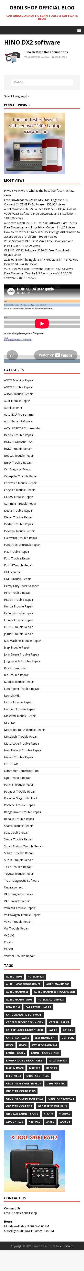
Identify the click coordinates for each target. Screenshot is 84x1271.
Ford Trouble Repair (17, 558)
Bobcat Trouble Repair (19, 455)
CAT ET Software (17, 1037)
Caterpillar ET (59, 1022)
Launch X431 (12, 695)
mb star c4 (13, 1076)
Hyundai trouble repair (18, 613)
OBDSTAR (11, 764)
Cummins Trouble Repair (20, 503)
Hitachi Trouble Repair (18, 600)
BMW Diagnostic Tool (18, 442)
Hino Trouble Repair (17, 593)
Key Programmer (15, 668)
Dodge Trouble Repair (18, 524)
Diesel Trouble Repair (18, 517)
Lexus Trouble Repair (18, 702)
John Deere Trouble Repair (21, 654)
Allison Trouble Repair (18, 394)
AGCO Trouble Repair (18, 387)
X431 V (50, 1121)
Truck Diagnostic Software (21, 880)
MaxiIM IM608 (14, 1068)
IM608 (23, 1045)
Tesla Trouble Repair (17, 867)
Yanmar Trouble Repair (19, 956)
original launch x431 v (22, 1114)
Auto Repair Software (18, 421)
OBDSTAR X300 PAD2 (61, 1098)
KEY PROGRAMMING (44, 1045)
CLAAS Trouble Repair (18, 497)
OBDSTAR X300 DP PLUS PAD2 (24, 1098)
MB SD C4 (51, 1068)
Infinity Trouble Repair (18, 620)
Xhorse (8, 942)
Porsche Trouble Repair (19, 805)
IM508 (9, 1045)
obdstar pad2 (55, 1083)
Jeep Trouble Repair (17, 647)
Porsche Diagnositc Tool (20, 798)
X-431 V (48, 1114)
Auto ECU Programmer (19, 414)
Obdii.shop (61, 56)
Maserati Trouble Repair (20, 716)
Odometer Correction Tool (21, 771)
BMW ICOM (13, 1007)
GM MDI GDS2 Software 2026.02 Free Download (36, 250)
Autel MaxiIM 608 (57, 984)
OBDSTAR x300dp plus (52, 1106)
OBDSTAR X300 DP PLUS (20, 1091)
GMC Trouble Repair (17, 579)
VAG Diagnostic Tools (18, 894)
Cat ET (53, 1030)
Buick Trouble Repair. (18, 462)
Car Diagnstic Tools (17, 469)
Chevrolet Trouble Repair (20, 483)
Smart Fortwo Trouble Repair (23, 846)
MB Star (9, 723)
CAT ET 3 (68, 1030)
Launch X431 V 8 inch (45, 1053)
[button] (78, 30)
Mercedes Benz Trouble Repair (24, 730)
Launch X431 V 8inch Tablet (25, 1060)
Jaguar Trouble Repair (18, 634)
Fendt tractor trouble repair (22, 545)
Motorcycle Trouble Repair (21, 743)
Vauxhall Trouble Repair (19, 908)
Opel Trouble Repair (17, 778)
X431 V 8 (65, 1121)
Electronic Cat (45, 1037)
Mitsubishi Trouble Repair (21, 736)
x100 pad (64, 1114)
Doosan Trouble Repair (19, 531)
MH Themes (66, 1246)
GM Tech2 (68, 1037)
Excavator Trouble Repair (20, 538)
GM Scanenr (12, 572)
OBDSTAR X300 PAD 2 (19, 1106)
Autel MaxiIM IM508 (19, 999)
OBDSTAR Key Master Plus (23, 1083)
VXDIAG (9, 935)
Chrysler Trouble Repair (19, 490)
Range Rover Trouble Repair (22, 812)
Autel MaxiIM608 (17, 992)
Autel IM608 (36, 976)
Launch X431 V (15, 1053)
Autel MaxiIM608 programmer (54, 992)
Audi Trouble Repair (17, 401)
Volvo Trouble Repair (18, 922)
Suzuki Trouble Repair (18, 860)
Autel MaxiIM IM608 (51, 999)
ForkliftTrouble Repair (18, 565)
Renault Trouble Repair (19, 819)
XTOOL (9, 949)
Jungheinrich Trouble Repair (22, 661)
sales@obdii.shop (25, 1213)
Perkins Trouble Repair (19, 784)
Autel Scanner (13, 408)
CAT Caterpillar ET (38, 1007)
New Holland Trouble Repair (22, 750)
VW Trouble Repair (16, 928)
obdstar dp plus (37, 1076)
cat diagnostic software (24, 1015)
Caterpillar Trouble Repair (21, 476)
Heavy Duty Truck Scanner (21, 586)
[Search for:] (42, 82)
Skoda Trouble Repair (18, 839)
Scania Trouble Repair (18, 826)
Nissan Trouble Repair (18, 757)
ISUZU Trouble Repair (18, 627)
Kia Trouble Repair (16, 675)
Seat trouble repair (16, 832)
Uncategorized (13, 887)
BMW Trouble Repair (18, 449)
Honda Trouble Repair (18, 606)
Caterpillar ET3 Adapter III (24, 1030)
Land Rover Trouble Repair (21, 689)
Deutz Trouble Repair (18, 510)
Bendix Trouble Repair (18, 435)
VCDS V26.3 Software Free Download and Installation (39, 213)
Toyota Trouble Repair (19, 874)
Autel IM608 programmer (23, 984)
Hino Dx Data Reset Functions (46, 52)
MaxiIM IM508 (58, 1060)
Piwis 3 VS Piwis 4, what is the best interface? (34, 191)
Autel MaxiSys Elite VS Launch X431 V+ (29, 209)
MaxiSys (34, 1068)
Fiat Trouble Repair (16, 552)
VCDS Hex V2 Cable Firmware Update (28, 269)
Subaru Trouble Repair (18, 853)
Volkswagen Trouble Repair (22, 915)
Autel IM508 (14, 976)
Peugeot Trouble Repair (19, 791)
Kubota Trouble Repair (19, 682)
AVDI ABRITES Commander (22, 428)
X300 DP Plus (14, 1121)
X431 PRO (35, 1121)
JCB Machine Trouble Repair (22, 641)
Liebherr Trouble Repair (19, 709)
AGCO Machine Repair (18, 380)
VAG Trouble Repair (17, 901)
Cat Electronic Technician (24, 1022)
